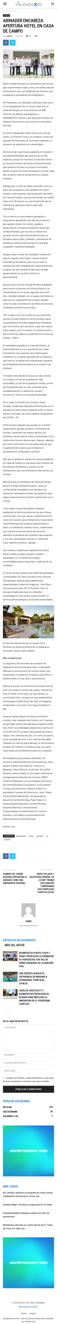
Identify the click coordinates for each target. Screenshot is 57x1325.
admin (9, 36)
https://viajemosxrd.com (28, 925)
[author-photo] (28, 917)
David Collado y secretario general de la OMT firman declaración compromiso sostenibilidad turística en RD (41, 883)
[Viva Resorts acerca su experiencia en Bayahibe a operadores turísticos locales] (10, 977)
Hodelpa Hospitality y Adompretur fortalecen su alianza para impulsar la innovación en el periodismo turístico (34, 997)
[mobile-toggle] (5, 4)
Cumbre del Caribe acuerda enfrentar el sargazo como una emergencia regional (15, 878)
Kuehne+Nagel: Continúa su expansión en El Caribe (27, 1204)
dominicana (21, 836)
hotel (31, 836)
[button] (53, 4)
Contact (32, 1313)
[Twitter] (12, 43)
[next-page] (9, 1011)
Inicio (5, 11)
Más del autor (14, 945)
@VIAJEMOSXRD (28, 1306)
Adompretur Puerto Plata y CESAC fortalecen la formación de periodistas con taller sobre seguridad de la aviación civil (36, 960)
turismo (7, 839)
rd (47, 836)
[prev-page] (5, 1011)
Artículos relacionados (19, 940)
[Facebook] (6, 43)
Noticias (13, 11)
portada (40, 836)
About (23, 1313)
